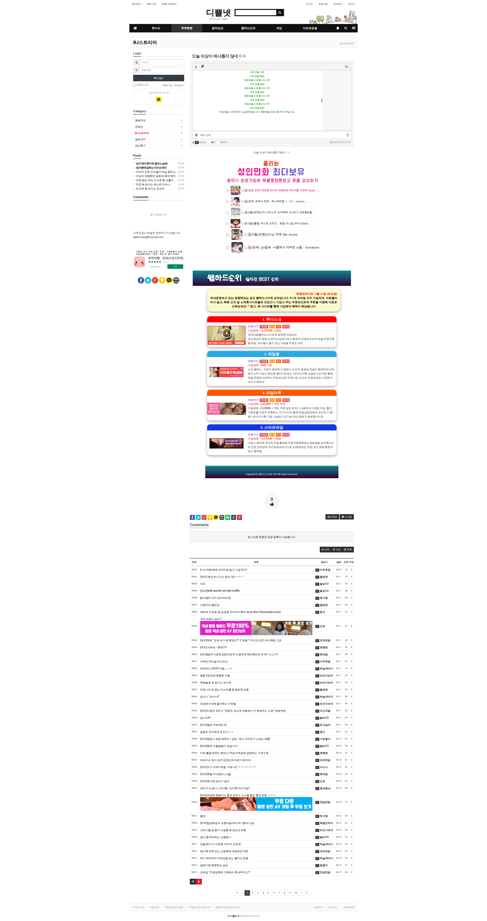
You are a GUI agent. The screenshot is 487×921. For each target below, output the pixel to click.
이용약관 (154, 907)
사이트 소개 (138, 907)
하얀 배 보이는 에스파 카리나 (152, 184)
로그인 (309, 4)
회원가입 (323, 4)
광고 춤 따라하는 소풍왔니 (215, 837)
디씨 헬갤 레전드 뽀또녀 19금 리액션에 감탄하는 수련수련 (234, 752)
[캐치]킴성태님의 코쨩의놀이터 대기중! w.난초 (227, 823)
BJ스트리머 (145, 42)
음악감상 (217, 28)
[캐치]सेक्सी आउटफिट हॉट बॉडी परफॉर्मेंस (220, 590)
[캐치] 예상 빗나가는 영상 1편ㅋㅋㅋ (221, 576)
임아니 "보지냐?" (210, 696)
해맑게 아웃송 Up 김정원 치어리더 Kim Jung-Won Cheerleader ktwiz (240, 611)
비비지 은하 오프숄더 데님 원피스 (155, 171)
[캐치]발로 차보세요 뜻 (213, 724)
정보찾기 (338, 4)
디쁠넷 (218, 12)
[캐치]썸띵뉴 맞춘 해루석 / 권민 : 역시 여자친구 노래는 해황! (235, 738)
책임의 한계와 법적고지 (228, 907)
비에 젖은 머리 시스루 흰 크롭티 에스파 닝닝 (161, 180)
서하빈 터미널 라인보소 (214, 661)
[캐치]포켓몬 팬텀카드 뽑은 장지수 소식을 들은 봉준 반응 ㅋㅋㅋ (237, 795)
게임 (279, 28)
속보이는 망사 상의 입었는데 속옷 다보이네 (225, 760)
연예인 (139, 126)
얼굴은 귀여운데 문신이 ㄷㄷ (217, 731)
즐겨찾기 (136, 4)
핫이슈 (156, 28)
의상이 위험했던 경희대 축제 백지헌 (156, 176)
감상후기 (140, 145)
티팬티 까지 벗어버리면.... (217, 597)
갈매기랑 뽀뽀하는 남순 (214, 865)
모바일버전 (349, 907)
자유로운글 (310, 28)
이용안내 (318, 907)
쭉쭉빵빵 (187, 28)
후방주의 (140, 120)
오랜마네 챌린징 (209, 604)
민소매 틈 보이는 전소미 (149, 188)
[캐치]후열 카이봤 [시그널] (215, 774)
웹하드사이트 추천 (268, 474)
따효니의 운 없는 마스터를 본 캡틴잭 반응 (224, 689)
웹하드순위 (248, 28)
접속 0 (351, 4)
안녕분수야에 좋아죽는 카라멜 (218, 703)
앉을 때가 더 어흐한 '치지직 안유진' (220, 844)
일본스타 (140, 139)
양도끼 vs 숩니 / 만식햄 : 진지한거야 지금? (225, 788)
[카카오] (159, 99)
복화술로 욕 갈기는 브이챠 (215, 682)
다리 (202, 583)
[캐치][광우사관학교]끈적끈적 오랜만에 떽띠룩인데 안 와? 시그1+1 (239, 654)
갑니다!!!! (205, 717)
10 (295, 893)
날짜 (339, 562)
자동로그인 (142, 84)
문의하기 (333, 907)
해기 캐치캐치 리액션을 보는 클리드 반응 (224, 858)
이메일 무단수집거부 (199, 907)
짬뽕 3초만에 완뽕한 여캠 (215, 675)
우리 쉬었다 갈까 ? (211, 619)
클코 (202, 815)
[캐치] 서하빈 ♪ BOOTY (213, 647)
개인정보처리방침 (174, 907)
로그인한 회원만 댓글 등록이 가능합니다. (272, 537)
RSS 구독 (151, 4)
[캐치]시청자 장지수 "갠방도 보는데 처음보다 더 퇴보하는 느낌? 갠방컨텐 (243, 710)
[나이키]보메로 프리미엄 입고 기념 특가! (223, 569)
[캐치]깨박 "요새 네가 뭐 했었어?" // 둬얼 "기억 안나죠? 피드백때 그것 (240, 640)
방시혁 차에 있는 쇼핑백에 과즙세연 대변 (224, 851)
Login (159, 78)
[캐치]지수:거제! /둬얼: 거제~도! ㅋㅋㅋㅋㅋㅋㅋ (228, 767)
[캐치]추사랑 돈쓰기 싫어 (214, 781)
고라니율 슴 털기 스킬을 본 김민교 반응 (223, 830)
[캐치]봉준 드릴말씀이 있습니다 (218, 745)
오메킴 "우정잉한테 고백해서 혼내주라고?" (225, 872)
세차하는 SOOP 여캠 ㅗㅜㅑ (216, 668)
